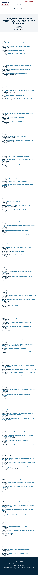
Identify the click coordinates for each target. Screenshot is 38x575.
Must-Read (19, 15)
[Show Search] (19, 10)
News (29, 7)
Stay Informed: (18, 4)
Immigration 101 (24, 7)
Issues (19, 7)
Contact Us (16, 561)
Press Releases (14, 7)
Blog (24, 15)
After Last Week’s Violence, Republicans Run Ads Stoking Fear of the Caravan (14, 36)
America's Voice (30, 1)
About (9, 7)
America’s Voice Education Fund (19, 8)
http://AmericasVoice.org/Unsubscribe (25, 573)
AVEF (16, 15)
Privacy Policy (21, 561)
